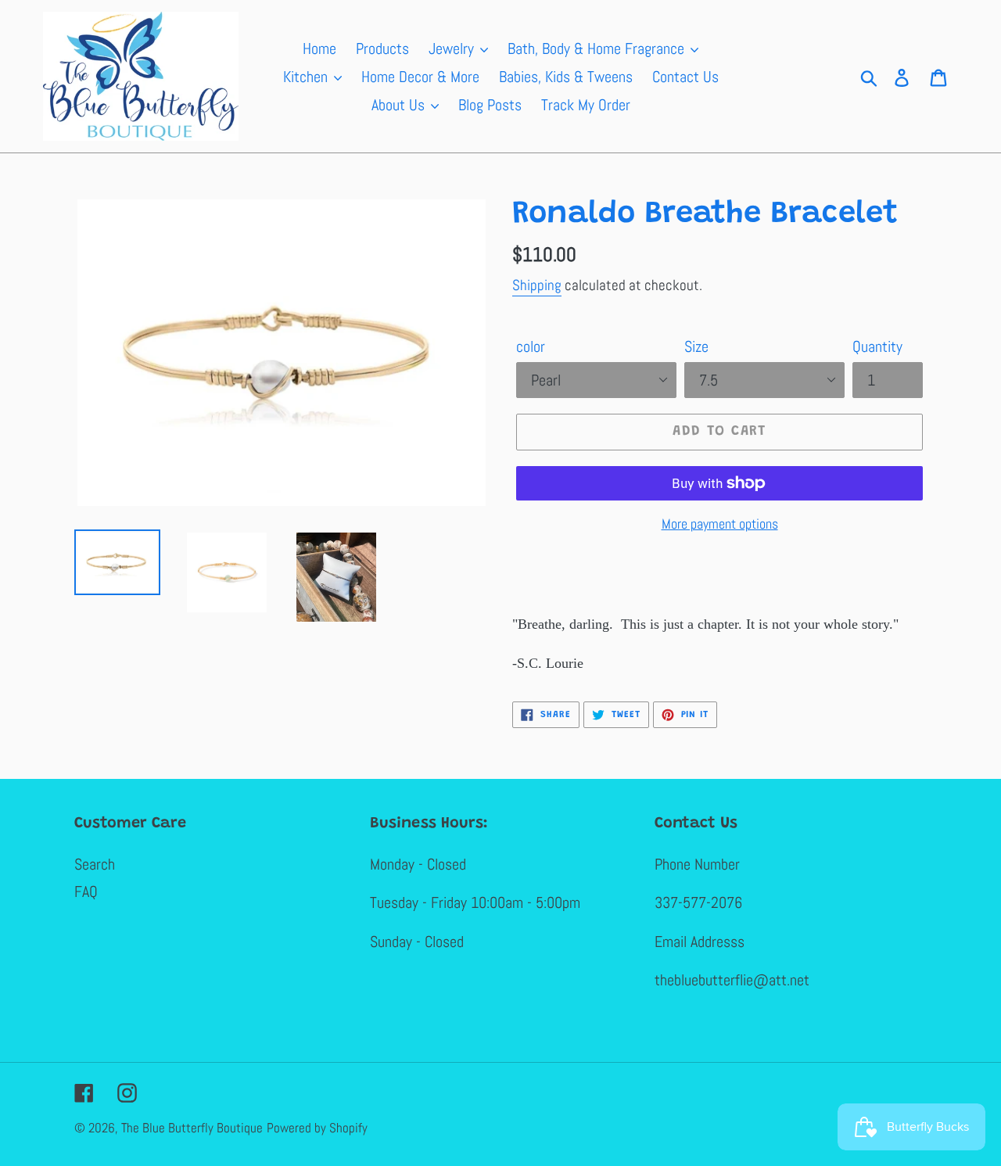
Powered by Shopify (317, 1127)
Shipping (536, 285)
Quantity (877, 346)
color (530, 346)
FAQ (86, 891)
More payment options (720, 524)
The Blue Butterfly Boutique (192, 1127)
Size (696, 346)
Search (94, 864)
